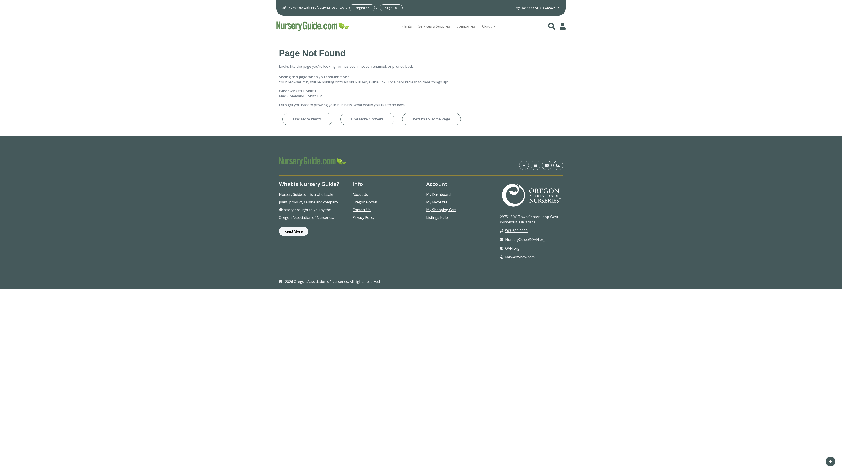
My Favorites (436, 202)
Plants (406, 26)
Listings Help (437, 217)
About (487, 26)
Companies (466, 26)
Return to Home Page (431, 119)
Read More (293, 231)
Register (362, 8)
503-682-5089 (516, 230)
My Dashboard (438, 194)
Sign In (391, 8)
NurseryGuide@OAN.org (525, 239)
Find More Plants (307, 119)
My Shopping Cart (441, 209)
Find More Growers (367, 119)
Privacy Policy (364, 217)
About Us (360, 194)
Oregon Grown (365, 202)
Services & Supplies (434, 26)
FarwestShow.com (520, 257)
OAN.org (512, 248)
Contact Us (362, 209)
